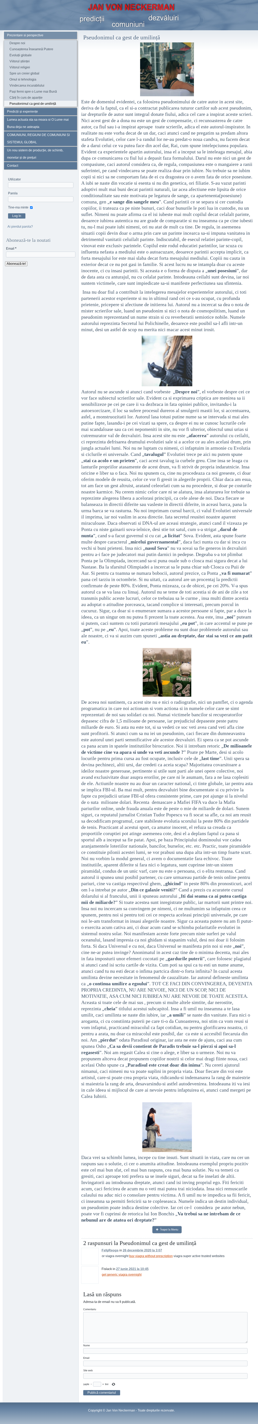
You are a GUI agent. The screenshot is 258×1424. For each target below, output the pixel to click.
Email (11, 248)
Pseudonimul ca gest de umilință (32, 103)
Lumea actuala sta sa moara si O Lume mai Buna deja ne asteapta (38, 123)
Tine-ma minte (18, 207)
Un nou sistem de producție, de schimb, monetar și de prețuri (35, 154)
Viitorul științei (19, 61)
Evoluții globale (20, 55)
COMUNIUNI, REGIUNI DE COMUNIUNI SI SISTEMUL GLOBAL (38, 138)
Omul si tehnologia (22, 79)
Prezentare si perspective (25, 35)
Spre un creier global (24, 73)
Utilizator (14, 179)
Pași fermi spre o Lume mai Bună (33, 91)
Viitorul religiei (19, 67)
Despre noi (17, 43)
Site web (88, 1370)
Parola (13, 193)
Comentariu (89, 1309)
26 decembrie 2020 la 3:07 (142, 1250)
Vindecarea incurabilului (26, 85)
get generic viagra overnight (121, 1274)
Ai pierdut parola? (20, 226)
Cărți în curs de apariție (26, 97)
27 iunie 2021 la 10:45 (132, 1269)
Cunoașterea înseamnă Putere (31, 49)
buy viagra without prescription (151, 1256)
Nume (86, 1345)
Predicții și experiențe (22, 111)
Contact (12, 165)
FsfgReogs (110, 1250)
